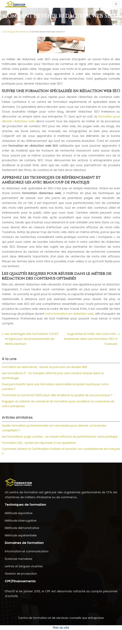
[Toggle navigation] (116, 3)
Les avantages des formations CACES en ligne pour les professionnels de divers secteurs (31, 339)
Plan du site (61, 628)
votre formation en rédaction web (69, 314)
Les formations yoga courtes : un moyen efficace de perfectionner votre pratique (60, 437)
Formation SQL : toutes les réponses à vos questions (39, 443)
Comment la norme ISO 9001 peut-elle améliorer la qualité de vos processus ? (57, 395)
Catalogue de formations (16, 31)
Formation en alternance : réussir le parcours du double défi (44, 367)
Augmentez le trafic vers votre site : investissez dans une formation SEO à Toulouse (90, 339)
